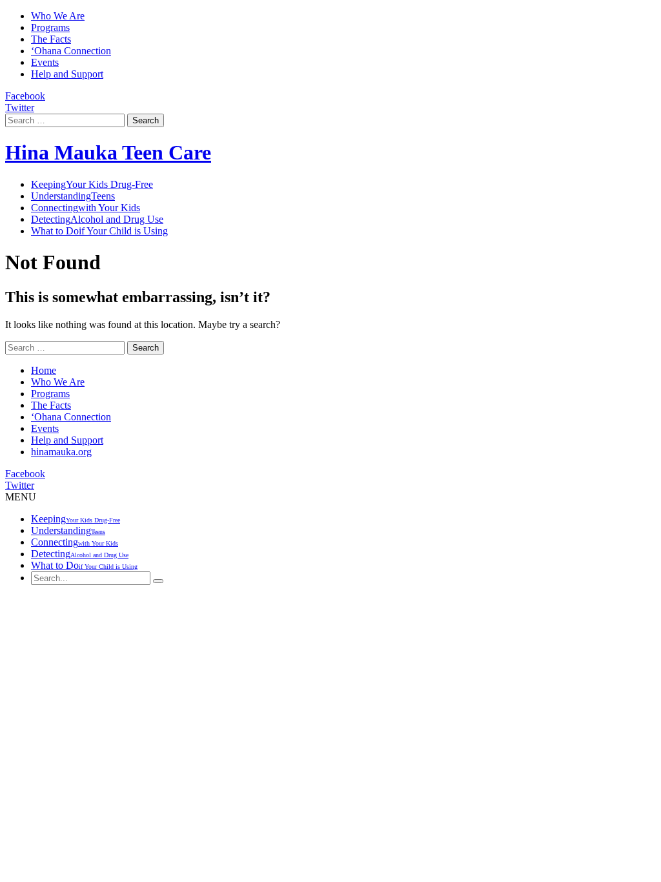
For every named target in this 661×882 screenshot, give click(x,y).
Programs (50, 27)
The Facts (51, 39)
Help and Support (67, 73)
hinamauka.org (61, 451)
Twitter (19, 107)
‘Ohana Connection (71, 50)
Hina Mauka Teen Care (108, 152)
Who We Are (58, 15)
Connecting (85, 207)
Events (45, 62)
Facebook (25, 95)
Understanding (73, 195)
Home (43, 370)
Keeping (92, 184)
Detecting (97, 219)
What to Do (99, 230)
